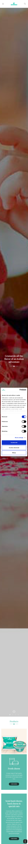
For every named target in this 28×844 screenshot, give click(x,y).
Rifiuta (14, 452)
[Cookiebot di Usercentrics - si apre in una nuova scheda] (19, 390)
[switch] (24, 421)
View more (14, 784)
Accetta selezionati (14, 447)
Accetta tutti (14, 442)
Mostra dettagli (19, 437)
